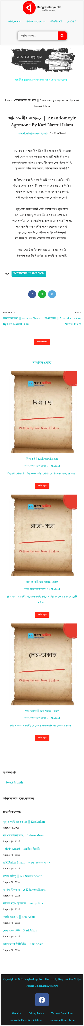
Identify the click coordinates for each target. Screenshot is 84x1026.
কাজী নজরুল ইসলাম (37, 79)
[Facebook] (32, 240)
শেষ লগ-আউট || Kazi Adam (20, 876)
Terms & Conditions (62, 959)
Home (9, 46)
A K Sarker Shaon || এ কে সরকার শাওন (26, 808)
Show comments (42, 288)
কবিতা (22, 79)
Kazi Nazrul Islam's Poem (28, 220)
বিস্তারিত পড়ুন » (40, 433)
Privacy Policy (36, 959)
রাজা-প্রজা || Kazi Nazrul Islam (42, 528)
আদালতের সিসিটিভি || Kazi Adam (23, 890)
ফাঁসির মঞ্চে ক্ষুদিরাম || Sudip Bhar (23, 849)
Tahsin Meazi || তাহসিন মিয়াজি (21, 795)
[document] (42, 999)
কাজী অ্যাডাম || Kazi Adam (19, 863)
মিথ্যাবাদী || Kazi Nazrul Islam (42, 405)
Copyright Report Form (62, 966)
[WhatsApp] (42, 240)
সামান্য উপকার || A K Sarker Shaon (24, 836)
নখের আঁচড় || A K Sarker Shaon (22, 822)
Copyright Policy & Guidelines (26, 966)
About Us (16, 959)
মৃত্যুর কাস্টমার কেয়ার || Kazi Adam (24, 768)
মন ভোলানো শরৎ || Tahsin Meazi (23, 781)
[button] (36, 14)
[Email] (52, 240)
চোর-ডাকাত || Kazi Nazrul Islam (42, 657)
